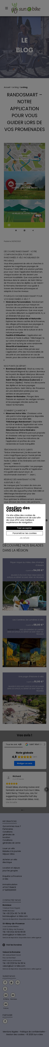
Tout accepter (24, 528)
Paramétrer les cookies (25, 533)
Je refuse (24, 538)
